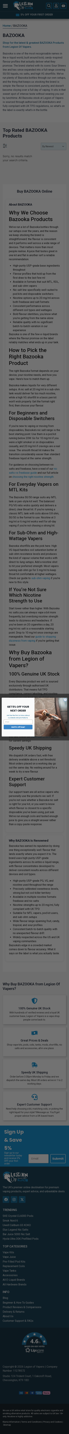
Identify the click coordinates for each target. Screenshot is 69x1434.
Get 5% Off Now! (18, 727)
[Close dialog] (65, 699)
